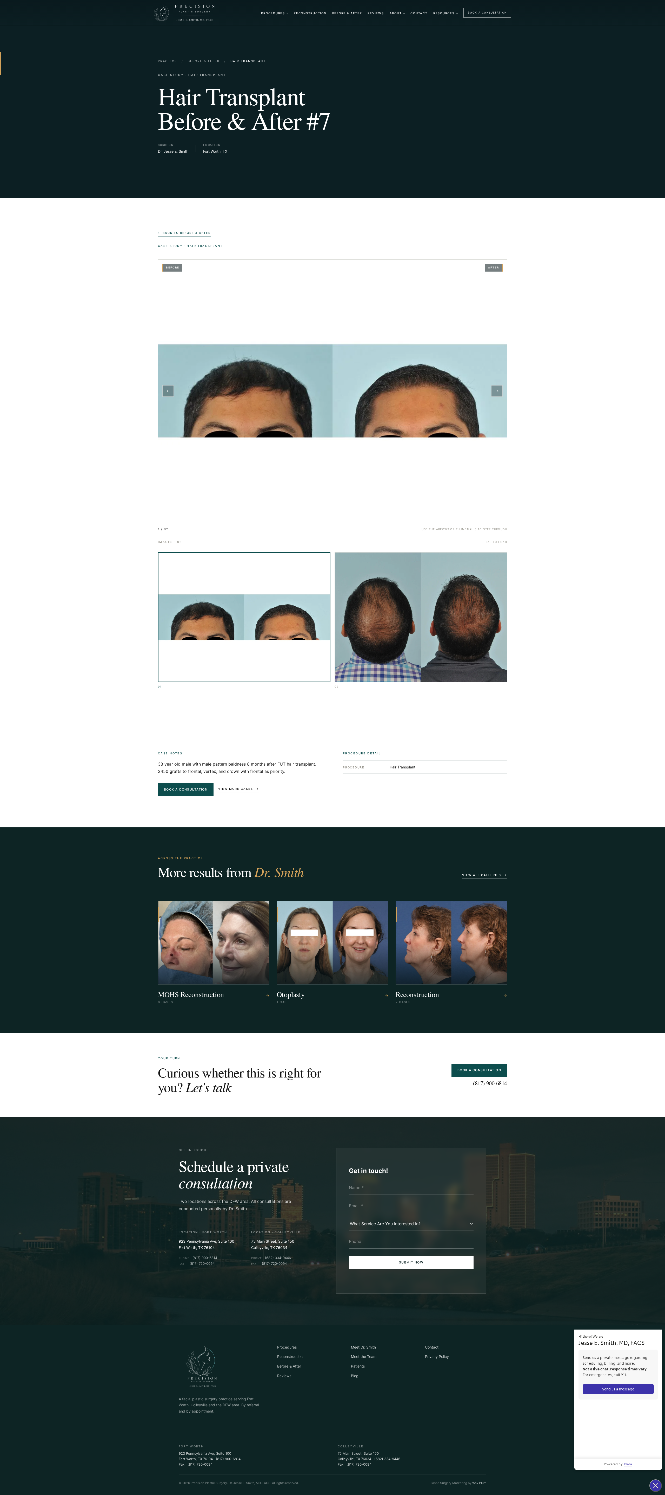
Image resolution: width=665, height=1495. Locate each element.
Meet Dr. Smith (363, 1347)
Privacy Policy (437, 1356)
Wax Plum (479, 1483)
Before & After (347, 13)
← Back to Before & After (184, 233)
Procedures (273, 13)
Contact (418, 13)
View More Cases (238, 789)
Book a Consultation (487, 12)
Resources (444, 13)
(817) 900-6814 (490, 1083)
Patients (358, 1366)
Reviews (376, 13)
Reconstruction (310, 13)
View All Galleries (484, 875)
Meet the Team (363, 1356)
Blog (354, 1376)
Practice (167, 61)
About (396, 13)
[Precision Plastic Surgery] (185, 12)
